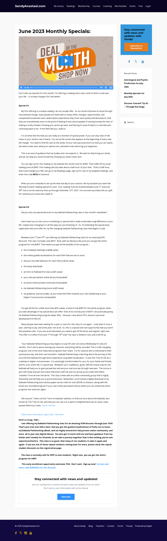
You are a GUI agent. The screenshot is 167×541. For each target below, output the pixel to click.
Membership (84, 6)
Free (141, 6)
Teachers (100, 526)
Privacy (129, 526)
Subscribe (66, 496)
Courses (96, 6)
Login (148, 6)
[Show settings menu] (106, 87)
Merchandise (121, 6)
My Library (59, 6)
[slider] (64, 87)
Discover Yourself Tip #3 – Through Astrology (136, 105)
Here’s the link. (49, 405)
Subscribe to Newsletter (136, 47)
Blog (91, 526)
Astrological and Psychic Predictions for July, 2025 (136, 83)
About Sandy (80, 526)
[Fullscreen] (110, 87)
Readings (71, 6)
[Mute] (101, 87)
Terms (120, 526)
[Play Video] (21, 87)
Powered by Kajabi (143, 526)
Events (132, 6)
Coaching (107, 6)
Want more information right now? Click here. (43, 414)
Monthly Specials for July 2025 (134, 95)
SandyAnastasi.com (30, 6)
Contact (110, 526)
